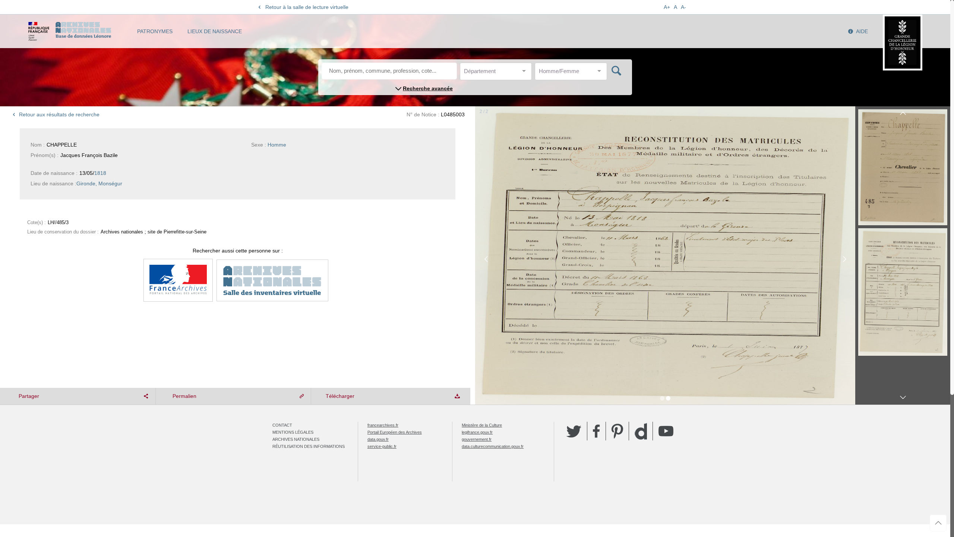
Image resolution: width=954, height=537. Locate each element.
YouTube (665, 431)
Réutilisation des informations (308, 446)
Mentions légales (292, 432)
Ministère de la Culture (482, 425)
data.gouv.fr (378, 439)
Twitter (573, 431)
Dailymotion (641, 431)
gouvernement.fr (477, 439)
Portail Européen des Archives (394, 432)
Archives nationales (295, 439)
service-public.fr (382, 446)
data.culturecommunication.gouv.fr (493, 446)
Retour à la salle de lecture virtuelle (306, 7)
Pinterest (617, 431)
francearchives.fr (382, 425)
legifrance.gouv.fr (477, 432)
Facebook (596, 431)
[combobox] (497, 73)
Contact (282, 425)
